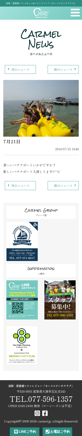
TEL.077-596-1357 (41, 398)
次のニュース (20, 69)
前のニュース (63, 69)
